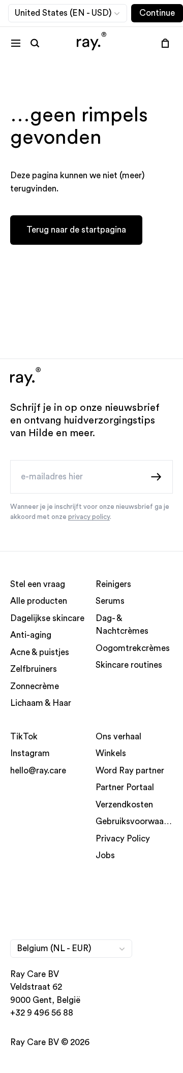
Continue (157, 13)
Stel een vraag (37, 583)
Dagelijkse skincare (47, 617)
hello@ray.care (38, 770)
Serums (110, 601)
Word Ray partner (130, 770)
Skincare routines (129, 665)
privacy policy (89, 517)
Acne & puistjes (39, 651)
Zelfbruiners (33, 669)
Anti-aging (30, 635)
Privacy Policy (123, 838)
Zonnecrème (34, 685)
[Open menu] (15, 43)
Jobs (105, 855)
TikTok (24, 736)
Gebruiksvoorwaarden (138, 821)
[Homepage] (91, 43)
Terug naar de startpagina (76, 229)
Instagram (30, 753)
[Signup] (156, 476)
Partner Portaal (125, 787)
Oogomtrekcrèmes (133, 647)
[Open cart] (165, 43)
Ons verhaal (118, 736)
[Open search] (35, 43)
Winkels (111, 753)
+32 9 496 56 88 (41, 1013)
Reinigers (113, 583)
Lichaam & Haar (40, 703)
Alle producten (38, 601)
